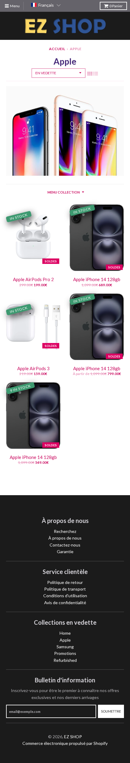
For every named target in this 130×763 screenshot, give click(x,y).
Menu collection (63, 192)
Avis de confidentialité (65, 602)
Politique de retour (65, 582)
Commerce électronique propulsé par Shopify (65, 743)
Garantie (65, 551)
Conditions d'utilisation (65, 595)
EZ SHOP (73, 736)
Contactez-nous (65, 544)
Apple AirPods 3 (33, 368)
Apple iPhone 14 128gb (96, 279)
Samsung (65, 646)
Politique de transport (65, 588)
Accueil (57, 48)
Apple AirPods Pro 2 (33, 279)
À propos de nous (65, 537)
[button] (45, 5)
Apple (65, 640)
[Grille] (89, 73)
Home (65, 633)
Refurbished (65, 660)
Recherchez (65, 531)
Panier (116, 6)
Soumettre (111, 711)
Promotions (65, 653)
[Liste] (95, 73)
